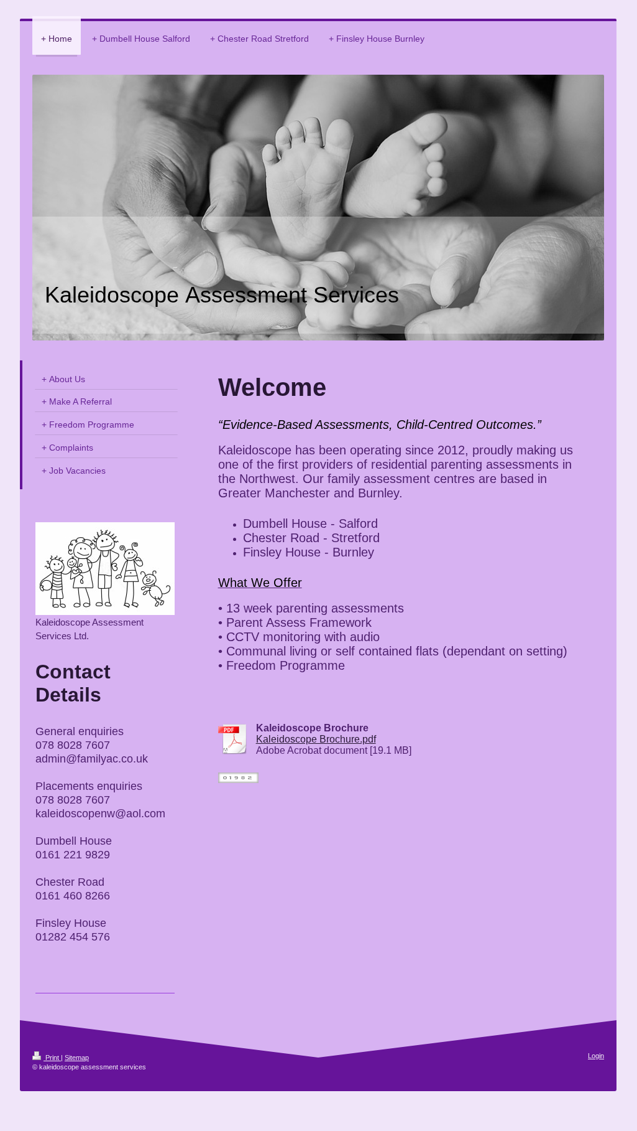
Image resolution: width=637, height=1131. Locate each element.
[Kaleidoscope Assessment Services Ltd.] (105, 568)
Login (596, 1055)
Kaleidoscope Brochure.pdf (316, 739)
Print (52, 1057)
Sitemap (77, 1057)
